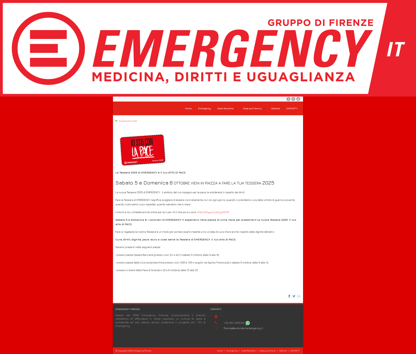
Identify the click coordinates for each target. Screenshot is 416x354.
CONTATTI (294, 350)
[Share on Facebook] (289, 296)
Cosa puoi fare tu (267, 350)
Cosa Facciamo (248, 350)
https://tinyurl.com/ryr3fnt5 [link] (213, 212)
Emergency (232, 350)
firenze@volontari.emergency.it (243, 328)
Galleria (283, 350)
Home (220, 350)
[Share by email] (299, 296)
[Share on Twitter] (294, 296)
